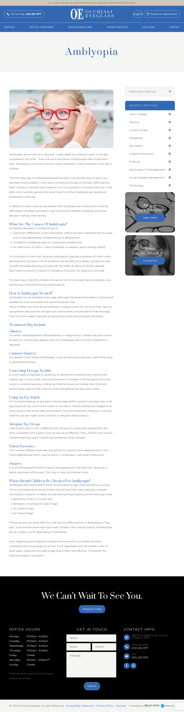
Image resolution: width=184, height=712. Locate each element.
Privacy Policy (105, 705)
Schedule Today (92, 609)
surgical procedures (141, 153)
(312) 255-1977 (140, 648)
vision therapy (138, 114)
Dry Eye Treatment (41, 27)
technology (136, 185)
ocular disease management (147, 177)
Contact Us (150, 260)
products (134, 161)
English (137, 14)
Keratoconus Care (80, 27)
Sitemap (121, 705)
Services (9, 27)
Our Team (148, 27)
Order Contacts (117, 27)
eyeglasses (136, 138)
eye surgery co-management (147, 169)
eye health (136, 145)
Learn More (150, 217)
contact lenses (138, 130)
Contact (174, 27)
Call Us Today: (26, 14)
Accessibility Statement (80, 705)
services (134, 122)
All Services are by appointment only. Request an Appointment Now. (92, 3)
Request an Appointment (163, 14)
